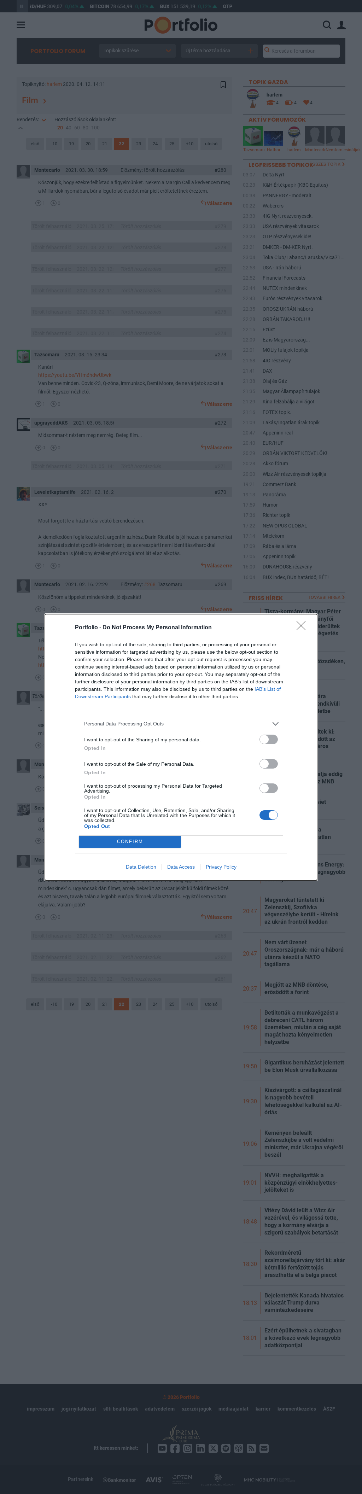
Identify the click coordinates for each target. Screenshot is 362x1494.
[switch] (268, 739)
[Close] (303, 628)
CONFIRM (130, 841)
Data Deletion (141, 867)
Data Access (181, 867)
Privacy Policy (221, 867)
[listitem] (181, 724)
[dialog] (181, 747)
